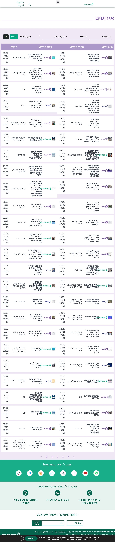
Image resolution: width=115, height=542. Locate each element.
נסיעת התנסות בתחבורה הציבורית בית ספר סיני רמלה (92, 333)
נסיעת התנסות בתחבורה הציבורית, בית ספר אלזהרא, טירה (35, 105)
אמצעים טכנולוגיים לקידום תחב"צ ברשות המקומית (35, 285)
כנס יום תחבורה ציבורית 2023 (91, 381)
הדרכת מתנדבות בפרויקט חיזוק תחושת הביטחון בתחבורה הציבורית (91, 89)
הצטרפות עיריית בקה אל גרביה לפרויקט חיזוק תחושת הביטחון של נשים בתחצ (35, 73)
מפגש (103, 57)
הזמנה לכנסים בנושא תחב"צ (25, 501)
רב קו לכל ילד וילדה (57, 499)
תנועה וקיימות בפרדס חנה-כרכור (35, 381)
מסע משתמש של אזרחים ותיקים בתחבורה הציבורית (93, 428)
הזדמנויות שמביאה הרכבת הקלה (91, 412)
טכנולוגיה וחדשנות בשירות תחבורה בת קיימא (35, 444)
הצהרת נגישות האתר (87, 534)
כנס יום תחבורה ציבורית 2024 (91, 285)
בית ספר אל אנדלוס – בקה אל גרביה (92, 222)
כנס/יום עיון (47, 139)
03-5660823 (60, 532)
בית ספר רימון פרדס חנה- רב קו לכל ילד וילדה (36, 317)
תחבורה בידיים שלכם (92, 317)
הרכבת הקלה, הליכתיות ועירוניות (92, 365)
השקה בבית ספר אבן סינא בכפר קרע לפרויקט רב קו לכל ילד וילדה (92, 270)
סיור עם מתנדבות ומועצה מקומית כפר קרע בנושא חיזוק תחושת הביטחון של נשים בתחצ (91, 106)
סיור (103, 106)
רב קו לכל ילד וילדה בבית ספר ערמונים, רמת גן (91, 139)
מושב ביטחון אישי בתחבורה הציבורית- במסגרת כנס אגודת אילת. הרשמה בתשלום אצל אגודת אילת (35, 188)
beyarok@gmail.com (44, 532)
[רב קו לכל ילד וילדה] (57, 493)
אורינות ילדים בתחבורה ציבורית (36, 365)
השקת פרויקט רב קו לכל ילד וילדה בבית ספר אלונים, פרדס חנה (35, 238)
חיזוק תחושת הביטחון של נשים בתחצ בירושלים (93, 57)
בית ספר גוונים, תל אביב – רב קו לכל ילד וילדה (35, 333)
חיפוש (13, 36)
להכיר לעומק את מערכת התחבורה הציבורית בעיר (35, 154)
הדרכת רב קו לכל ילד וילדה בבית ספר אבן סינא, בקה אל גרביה (92, 206)
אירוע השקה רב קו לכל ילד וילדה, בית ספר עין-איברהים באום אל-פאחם (35, 254)
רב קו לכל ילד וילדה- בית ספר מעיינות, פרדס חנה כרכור (35, 123)
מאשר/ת (31, 538)
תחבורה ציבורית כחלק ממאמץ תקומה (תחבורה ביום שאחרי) (35, 396)
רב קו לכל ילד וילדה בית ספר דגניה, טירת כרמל (92, 254)
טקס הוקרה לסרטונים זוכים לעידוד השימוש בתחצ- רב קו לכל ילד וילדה (92, 154)
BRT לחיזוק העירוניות (37, 349)
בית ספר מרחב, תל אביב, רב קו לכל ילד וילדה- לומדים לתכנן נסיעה (35, 170)
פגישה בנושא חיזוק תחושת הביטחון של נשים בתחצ (93, 73)
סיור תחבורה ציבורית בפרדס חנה (92, 301)
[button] (58, 2)
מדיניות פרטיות (71, 534)
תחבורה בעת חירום (36, 412)
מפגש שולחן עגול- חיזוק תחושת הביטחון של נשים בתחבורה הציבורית (91, 170)
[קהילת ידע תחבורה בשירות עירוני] (89, 493)
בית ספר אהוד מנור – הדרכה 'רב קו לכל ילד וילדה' (92, 186)
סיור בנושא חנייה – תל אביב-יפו (37, 301)
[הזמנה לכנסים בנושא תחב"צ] (25, 493)
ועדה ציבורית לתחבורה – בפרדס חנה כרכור (93, 349)
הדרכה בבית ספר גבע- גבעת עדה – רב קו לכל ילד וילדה (91, 238)
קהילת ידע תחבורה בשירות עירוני (89, 501)
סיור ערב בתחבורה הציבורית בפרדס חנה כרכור (94, 123)
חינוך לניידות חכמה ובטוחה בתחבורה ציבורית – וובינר (35, 222)
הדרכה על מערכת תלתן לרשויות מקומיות (36, 89)
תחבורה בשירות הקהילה (91, 396)
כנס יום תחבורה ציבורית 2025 (35, 139)
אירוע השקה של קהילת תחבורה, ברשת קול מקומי (35, 57)
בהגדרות (47, 540)
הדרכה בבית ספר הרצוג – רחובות (36, 206)
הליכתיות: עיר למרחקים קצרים (92, 444)
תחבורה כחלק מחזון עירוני (36, 428)
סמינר (103, 89)
